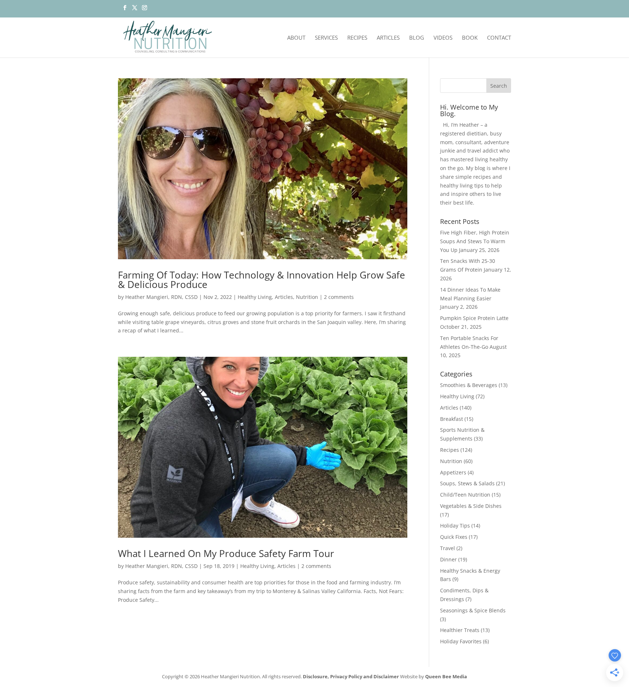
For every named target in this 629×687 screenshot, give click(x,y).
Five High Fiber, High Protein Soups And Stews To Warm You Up (474, 241)
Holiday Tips (455, 525)
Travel (447, 548)
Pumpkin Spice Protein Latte (474, 318)
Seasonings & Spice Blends (473, 610)
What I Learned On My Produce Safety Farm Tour (226, 553)
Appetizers (453, 472)
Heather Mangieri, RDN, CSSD (161, 296)
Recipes (357, 38)
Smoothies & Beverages (468, 385)
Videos (443, 38)
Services (326, 38)
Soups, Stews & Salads (467, 483)
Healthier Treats (459, 630)
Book (470, 38)
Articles (388, 38)
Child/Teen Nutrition (465, 494)
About (296, 38)
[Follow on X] (134, 10)
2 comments (339, 296)
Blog (416, 38)
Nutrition (307, 296)
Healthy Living (255, 296)
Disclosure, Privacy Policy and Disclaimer (351, 676)
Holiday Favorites (461, 641)
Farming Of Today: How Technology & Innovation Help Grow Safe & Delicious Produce (261, 279)
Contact (499, 38)
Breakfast (451, 418)
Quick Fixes (453, 536)
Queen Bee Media (446, 676)
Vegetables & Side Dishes (471, 505)
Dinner (448, 559)
